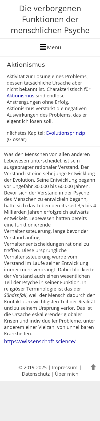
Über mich (66, 374)
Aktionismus (20, 95)
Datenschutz (36, 374)
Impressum (65, 367)
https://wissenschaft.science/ (40, 341)
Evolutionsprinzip (65, 133)
